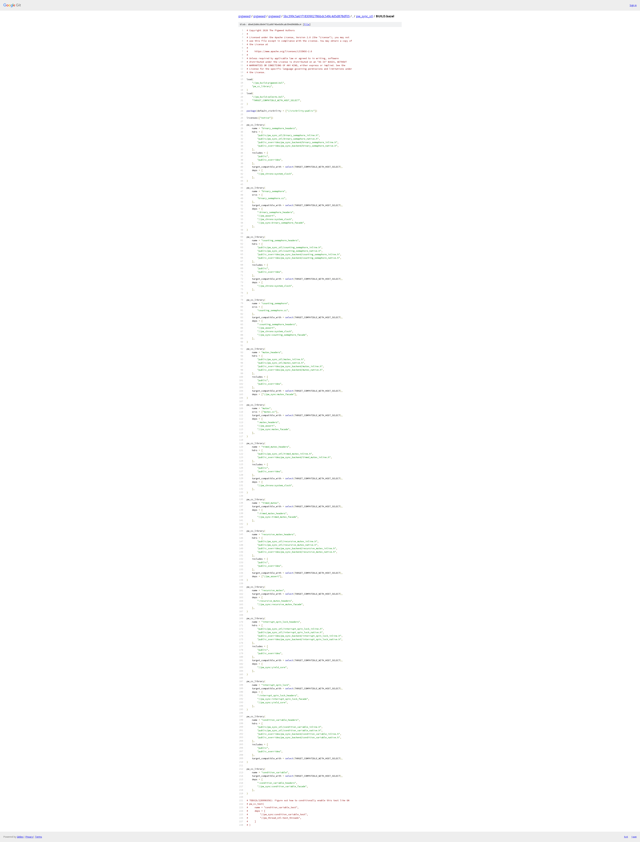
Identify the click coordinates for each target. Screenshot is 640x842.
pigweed (244, 16)
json (634, 836)
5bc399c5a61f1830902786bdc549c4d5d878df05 (316, 16)
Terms (38, 836)
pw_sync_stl (364, 16)
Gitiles (20, 836)
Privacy (29, 836)
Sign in (633, 5)
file (306, 24)
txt (626, 836)
